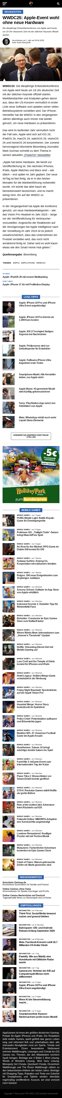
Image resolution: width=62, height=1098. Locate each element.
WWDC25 (41, 263)
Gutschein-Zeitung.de (14, 882)
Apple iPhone (28, 263)
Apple (17, 263)
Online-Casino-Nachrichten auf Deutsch (24, 895)
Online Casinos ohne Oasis (17, 889)
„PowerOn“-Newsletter (37, 155)
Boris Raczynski (24, 43)
